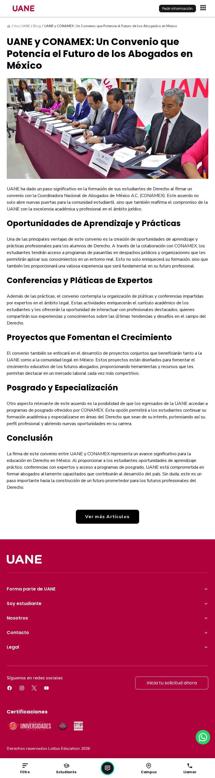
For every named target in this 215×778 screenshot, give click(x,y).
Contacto (18, 632)
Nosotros (17, 618)
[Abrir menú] (203, 8)
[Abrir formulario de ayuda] (107, 768)
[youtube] (46, 688)
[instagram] (22, 688)
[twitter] (34, 688)
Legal (13, 647)
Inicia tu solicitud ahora (172, 683)
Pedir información (177, 8)
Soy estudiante (24, 603)
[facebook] (9, 688)
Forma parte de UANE (31, 589)
